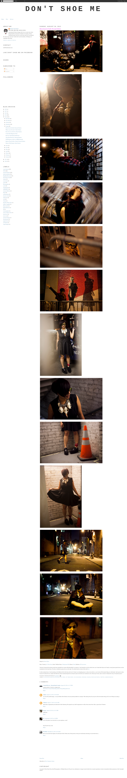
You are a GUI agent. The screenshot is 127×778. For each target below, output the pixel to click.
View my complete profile (9, 40)
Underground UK (65, 664)
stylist (4, 182)
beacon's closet (6, 196)
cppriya (44, 694)
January (7, 157)
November (8, 120)
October (7, 122)
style (4, 199)
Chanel (4, 201)
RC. (44, 718)
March (7, 153)
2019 (6, 109)
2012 (6, 117)
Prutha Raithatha (14, 28)
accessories (5, 180)
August (7, 126)
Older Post (122, 758)
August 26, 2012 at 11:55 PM (67, 685)
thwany (44, 710)
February (8, 155)
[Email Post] (60, 675)
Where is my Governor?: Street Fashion (13, 129)
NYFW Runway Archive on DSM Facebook (14, 139)
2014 (6, 113)
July (7, 145)
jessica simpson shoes (7, 212)
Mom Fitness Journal (47, 688)
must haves (5, 214)
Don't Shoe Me (63, 9)
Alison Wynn (46, 661)
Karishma (45, 731)
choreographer (6, 211)
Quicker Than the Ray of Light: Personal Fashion (15, 141)
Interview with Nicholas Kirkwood (12, 135)
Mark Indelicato (6, 207)
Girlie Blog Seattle (56, 688)
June (7, 147)
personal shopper (6, 217)
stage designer (6, 224)
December (8, 118)
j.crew (4, 185)
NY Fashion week (6, 177)
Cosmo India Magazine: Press (11, 133)
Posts (6, 69)
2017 (6, 111)
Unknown (45, 702)
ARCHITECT (6, 189)
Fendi (74, 664)
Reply (44, 690)
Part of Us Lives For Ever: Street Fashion (14, 131)
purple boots (5, 221)
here (88, 669)
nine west (5, 216)
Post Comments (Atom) (49, 761)
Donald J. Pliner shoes (7, 202)
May (7, 149)
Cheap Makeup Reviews (65, 688)
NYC (4, 171)
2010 (6, 161)
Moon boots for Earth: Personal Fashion (50, 29)
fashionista (5, 197)
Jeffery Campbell (6, 204)
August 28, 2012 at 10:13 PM (52, 710)
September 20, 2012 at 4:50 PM (51, 718)
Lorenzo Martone (6, 191)
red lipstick (5, 222)
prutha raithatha (6, 174)
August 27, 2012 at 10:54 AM (53, 702)
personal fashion (6, 172)
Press (7, 19)
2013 (6, 115)
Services (11, 19)
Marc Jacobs (5, 206)
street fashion (6, 169)
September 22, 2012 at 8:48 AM (54, 731)
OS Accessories (83, 664)
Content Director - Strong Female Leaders (51, 685)
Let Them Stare (49, 664)
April (7, 151)
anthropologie (6, 194)
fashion (4, 179)
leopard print (5, 187)
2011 (6, 159)
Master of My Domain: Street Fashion (13, 143)
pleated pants (6, 219)
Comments (7, 71)
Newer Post (42, 758)
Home (2, 19)
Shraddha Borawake (7, 176)
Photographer (6, 184)
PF (3, 209)
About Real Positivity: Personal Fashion (14, 137)
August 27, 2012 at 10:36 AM (53, 694)
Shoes (4, 192)
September (8, 124)
